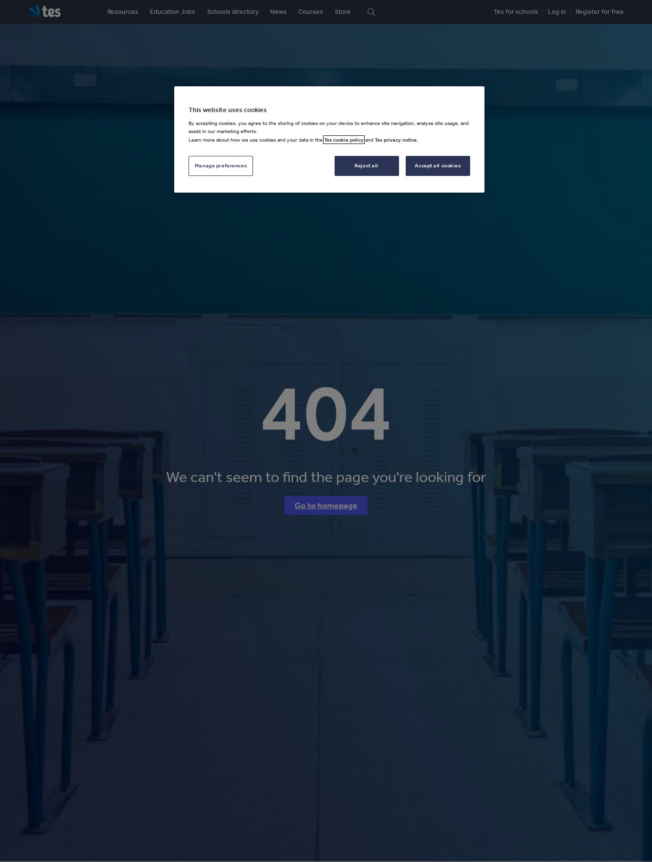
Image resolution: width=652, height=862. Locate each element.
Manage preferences (221, 165)
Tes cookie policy (344, 139)
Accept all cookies (438, 165)
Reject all (367, 165)
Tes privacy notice (396, 139)
